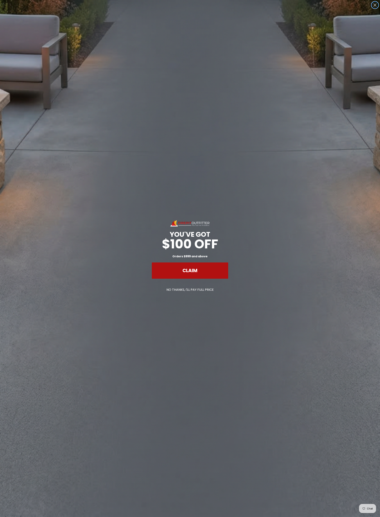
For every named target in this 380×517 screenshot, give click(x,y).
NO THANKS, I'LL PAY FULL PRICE (190, 289)
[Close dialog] (374, 5)
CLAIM (190, 270)
